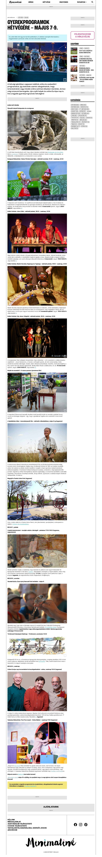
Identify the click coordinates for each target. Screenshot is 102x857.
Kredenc (30, 571)
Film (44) (82, 117)
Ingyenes (64, 2)
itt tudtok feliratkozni (30, 786)
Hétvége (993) (75, 104)
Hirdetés (88, 75)
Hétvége (46, 2)
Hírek (30, 2)
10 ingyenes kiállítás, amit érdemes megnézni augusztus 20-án (86, 61)
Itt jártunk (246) (84, 109)
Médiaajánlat (14, 822)
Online (26, 17)
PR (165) (89, 111)
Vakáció (86, 48)
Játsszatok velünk (12, 777)
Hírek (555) (83, 104)
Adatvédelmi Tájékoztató (20, 824)
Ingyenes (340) (75, 107)
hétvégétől (42, 661)
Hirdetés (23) (74, 119)
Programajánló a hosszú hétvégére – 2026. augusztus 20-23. (86, 70)
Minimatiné (55, 852)
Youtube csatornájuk (57, 771)
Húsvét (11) (81, 124)
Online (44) (89, 117)
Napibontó (21, 774)
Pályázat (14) (85, 122)
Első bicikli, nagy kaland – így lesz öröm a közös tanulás (86, 79)
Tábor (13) (74, 124)
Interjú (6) (84, 126)
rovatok (81, 2)
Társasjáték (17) (75, 122)
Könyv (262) (74, 109)
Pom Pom (17, 765)
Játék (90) (74, 115)
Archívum (12, 830)
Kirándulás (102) (75, 113)
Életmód (82, 75)
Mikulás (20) (83, 119)
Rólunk (11, 820)
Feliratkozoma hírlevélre (82, 35)
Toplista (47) (74, 117)
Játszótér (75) (82, 115)
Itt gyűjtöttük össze (50, 627)
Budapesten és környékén (55, 152)
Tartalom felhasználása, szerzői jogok (27, 828)
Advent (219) (74, 111)
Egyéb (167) (82, 111)
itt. (36, 717)
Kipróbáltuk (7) (75, 126)
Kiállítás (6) (74, 128)
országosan (14, 154)
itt (21, 208)
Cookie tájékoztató (17, 826)
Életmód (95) (85, 113)
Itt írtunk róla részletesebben (20, 524)
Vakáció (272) (84, 107)
